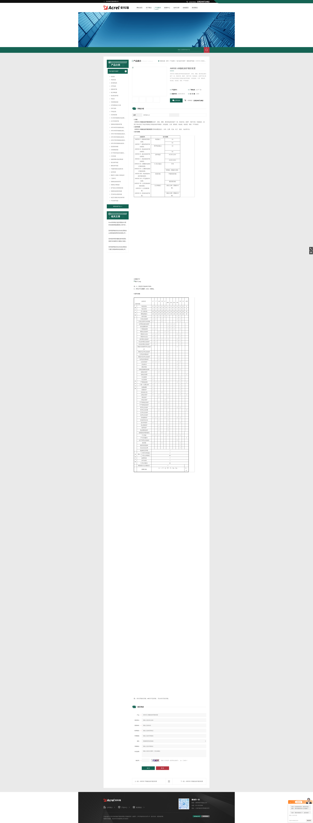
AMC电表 (113, 108)
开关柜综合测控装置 (116, 194)
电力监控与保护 (181, 61)
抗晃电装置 (114, 114)
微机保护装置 (190, 61)
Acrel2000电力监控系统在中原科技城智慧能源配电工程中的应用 (117, 225)
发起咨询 (309, 820)
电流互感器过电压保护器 (117, 197)
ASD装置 (113, 156)
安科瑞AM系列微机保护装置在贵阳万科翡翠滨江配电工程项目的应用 (117, 241)
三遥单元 (113, 178)
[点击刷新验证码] (155, 760)
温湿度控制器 (114, 146)
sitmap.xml (197, 816)
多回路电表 (114, 83)
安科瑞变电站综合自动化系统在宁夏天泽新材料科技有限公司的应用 (117, 249)
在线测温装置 (114, 149)
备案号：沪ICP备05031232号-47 (141, 816)
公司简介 (110, 807)
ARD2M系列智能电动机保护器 (119, 130)
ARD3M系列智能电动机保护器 (119, 127)
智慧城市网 (160, 816)
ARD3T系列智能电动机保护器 (119, 133)
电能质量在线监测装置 (117, 159)
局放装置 (113, 79)
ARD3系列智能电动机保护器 (118, 137)
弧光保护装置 (114, 162)
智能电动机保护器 (116, 181)
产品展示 (172, 61)
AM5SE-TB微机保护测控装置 (148, 781)
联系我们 (139, 807)
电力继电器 (114, 92)
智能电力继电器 (115, 184)
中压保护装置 (114, 200)
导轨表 (113, 98)
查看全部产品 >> (117, 206)
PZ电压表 (113, 111)
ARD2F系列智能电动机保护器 (119, 140)
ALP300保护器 (115, 121)
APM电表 (113, 86)
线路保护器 (114, 89)
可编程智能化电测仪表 (117, 168)
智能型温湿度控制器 (116, 191)
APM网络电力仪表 (116, 105)
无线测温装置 (114, 102)
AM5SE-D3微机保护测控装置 (194, 781)
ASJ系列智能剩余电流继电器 (119, 118)
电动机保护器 (114, 95)
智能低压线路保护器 (116, 124)
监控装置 (113, 172)
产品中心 (124, 807)
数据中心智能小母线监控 (117, 175)
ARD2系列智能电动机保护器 (118, 143)
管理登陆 (205, 816)
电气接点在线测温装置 (117, 188)
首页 (167, 61)
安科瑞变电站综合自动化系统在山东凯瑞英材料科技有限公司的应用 (117, 233)
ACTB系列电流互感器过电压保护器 (119, 153)
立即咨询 (177, 100)
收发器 (113, 76)
